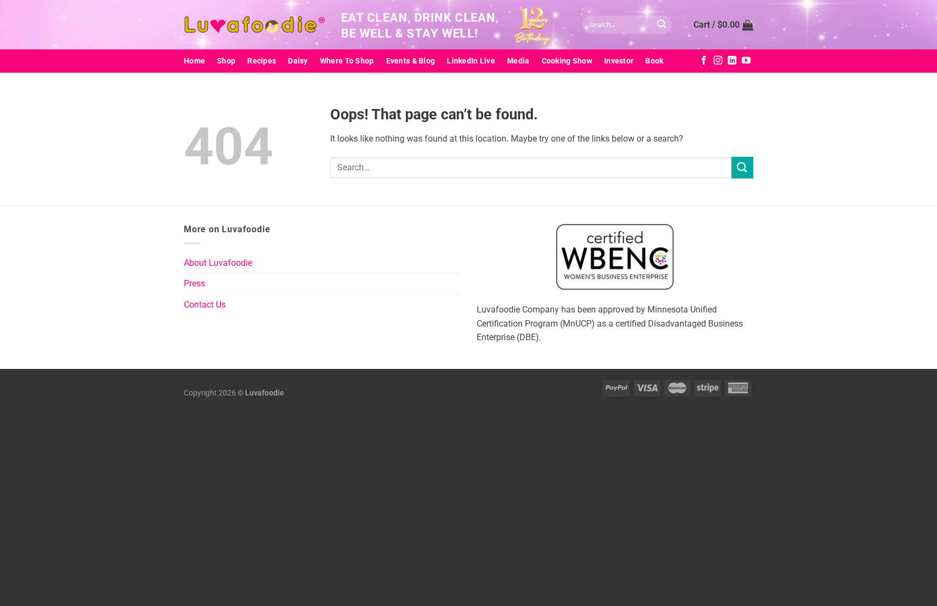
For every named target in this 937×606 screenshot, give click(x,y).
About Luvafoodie (218, 263)
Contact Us (205, 304)
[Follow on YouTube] (746, 61)
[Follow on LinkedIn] (732, 61)
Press (194, 283)
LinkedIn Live (471, 61)
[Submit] (661, 25)
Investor (618, 61)
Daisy (297, 61)
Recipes (261, 61)
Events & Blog (410, 61)
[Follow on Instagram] (718, 61)
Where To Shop (347, 61)
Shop (226, 61)
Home (194, 61)
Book (654, 61)
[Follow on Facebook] (703, 61)
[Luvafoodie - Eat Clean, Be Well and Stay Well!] (254, 25)
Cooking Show (567, 61)
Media (518, 61)
